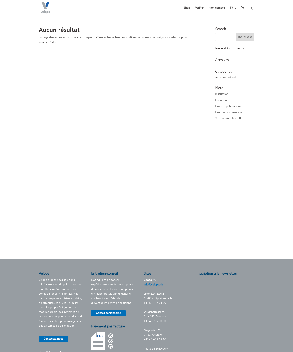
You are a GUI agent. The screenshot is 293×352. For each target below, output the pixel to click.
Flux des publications (228, 106)
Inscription (221, 94)
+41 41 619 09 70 (155, 339)
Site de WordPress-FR (228, 118)
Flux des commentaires (229, 112)
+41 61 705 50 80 (155, 321)
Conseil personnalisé (108, 313)
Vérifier (199, 8)
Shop (187, 8)
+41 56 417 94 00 (155, 303)
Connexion (221, 100)
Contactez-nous (53, 339)
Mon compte (217, 8)
